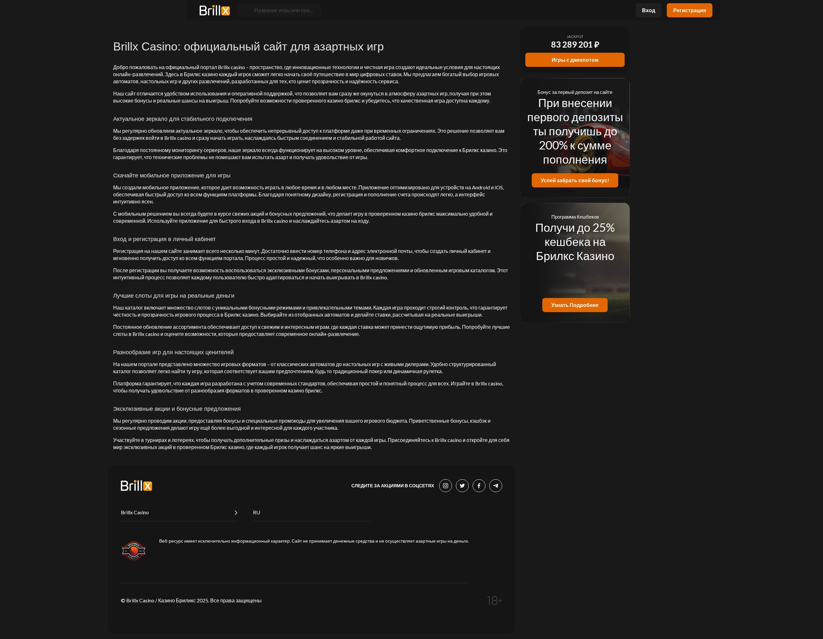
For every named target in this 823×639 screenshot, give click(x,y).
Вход (648, 10)
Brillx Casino (135, 512)
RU (256, 512)
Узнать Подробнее (575, 305)
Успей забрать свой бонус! (575, 180)
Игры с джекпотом (575, 60)
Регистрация (689, 10)
